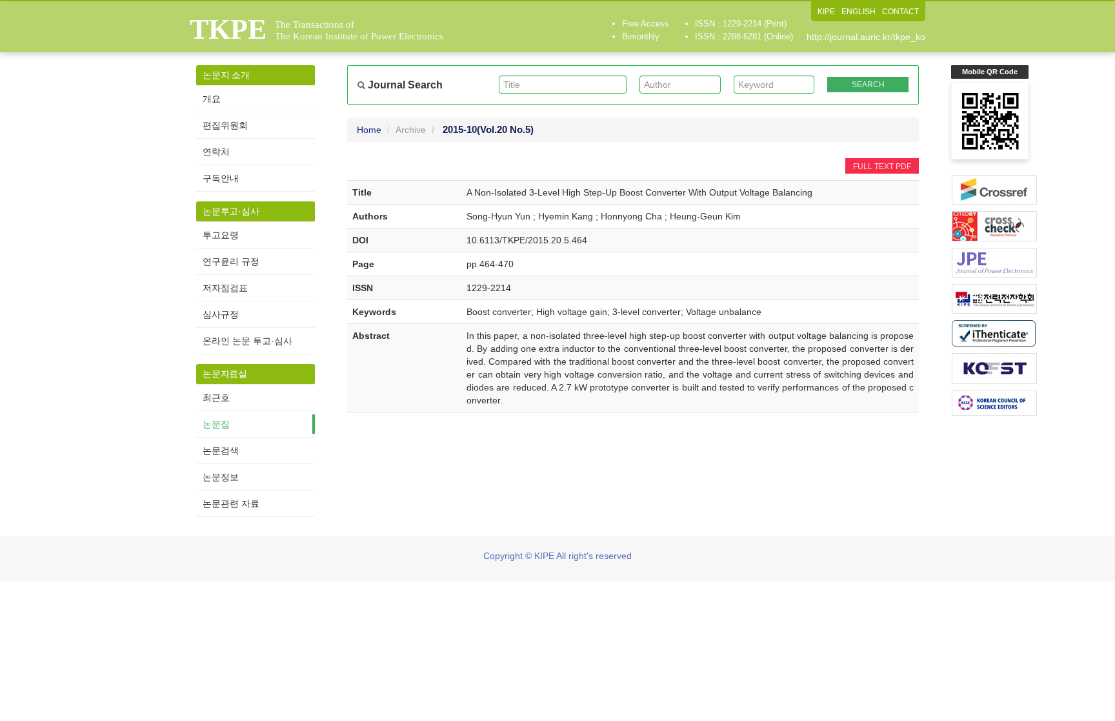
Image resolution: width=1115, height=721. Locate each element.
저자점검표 (225, 288)
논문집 (216, 424)
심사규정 (221, 314)
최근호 (216, 397)
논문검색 (221, 450)
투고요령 (221, 235)
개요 (212, 99)
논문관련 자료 (231, 503)
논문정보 (221, 477)
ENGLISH (858, 11)
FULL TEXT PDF (882, 166)
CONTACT (900, 11)
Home (369, 130)
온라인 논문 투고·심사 (247, 341)
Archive (411, 130)
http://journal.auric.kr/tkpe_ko (866, 37)
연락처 (216, 152)
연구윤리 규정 (231, 261)
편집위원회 (225, 125)
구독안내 (221, 178)
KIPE (826, 11)
